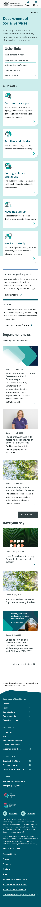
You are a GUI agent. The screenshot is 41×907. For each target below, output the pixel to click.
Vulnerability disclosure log (14, 889)
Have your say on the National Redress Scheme (20, 489)
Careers (6, 703)
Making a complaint (11, 744)
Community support (18, 103)
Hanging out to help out (13, 769)
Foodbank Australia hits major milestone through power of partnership (19, 439)
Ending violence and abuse (15, 174)
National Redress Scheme (14, 781)
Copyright (7, 864)
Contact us (7, 732)
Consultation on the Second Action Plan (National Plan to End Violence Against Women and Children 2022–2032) (19, 645)
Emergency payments (12, 785)
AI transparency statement (15, 884)
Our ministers (9, 712)
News (5, 708)
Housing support (15, 211)
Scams (5, 874)
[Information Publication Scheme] (9, 805)
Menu (35, 5)
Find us (6, 736)
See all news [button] (26, 514)
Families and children (18, 141)
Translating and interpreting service (19, 894)
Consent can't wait (11, 765)
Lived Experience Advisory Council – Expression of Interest (20, 559)
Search (28, 5)
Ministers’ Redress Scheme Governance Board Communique (20, 376)
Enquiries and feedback (13, 740)
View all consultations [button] (22, 665)
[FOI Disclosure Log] (9, 796)
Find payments (11, 294)
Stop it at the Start (11, 761)
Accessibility (8, 854)
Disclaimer (7, 869)
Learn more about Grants (16, 325)
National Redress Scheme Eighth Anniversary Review (20, 601)
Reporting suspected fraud (15, 879)
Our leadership (9, 716)
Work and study (15, 243)
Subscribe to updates (12, 749)
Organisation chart (11, 720)
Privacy (6, 859)
